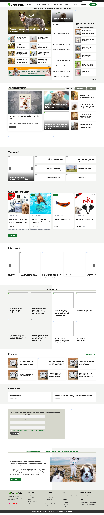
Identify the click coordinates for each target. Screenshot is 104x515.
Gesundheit (30, 4)
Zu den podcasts (90, 354)
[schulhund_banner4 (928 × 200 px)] (29, 140)
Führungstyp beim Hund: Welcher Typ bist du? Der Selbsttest (28, 30)
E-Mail (27, 425)
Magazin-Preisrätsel (82, 23)
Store (93, 4)
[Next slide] (49, 22)
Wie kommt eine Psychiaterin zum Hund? (92, 275)
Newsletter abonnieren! (87, 1)
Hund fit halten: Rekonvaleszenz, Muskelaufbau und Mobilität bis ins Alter (21, 46)
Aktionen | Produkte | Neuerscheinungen (84, 27)
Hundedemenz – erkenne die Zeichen (61, 65)
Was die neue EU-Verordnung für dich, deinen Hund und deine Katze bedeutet (62, 49)
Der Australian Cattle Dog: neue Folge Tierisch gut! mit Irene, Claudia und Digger (88, 32)
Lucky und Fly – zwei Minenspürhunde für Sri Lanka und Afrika (86, 168)
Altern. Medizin (45, 4)
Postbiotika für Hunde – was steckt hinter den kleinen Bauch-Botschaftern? (21, 54)
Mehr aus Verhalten (89, 152)
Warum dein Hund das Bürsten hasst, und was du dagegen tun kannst (62, 18)
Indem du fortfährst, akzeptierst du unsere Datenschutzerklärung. (28, 430)
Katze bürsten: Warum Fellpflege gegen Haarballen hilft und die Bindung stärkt (21, 39)
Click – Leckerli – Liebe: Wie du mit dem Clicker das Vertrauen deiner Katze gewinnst (56, 375)
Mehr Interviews (90, 248)
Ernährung (37, 4)
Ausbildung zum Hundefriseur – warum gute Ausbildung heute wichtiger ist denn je (87, 64)
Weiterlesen (13, 127)
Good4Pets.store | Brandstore (88, 502)
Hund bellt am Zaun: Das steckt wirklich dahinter (20, 178)
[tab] (69, 88)
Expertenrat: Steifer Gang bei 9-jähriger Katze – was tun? (62, 38)
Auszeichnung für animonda (85, 72)
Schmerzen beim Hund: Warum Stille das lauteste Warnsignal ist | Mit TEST (62, 71)
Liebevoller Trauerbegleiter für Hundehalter (73, 396)
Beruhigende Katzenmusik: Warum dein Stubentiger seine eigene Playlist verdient (86, 159)
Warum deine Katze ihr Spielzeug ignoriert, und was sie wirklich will (43, 46)
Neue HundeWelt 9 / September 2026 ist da (87, 56)
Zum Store (12, 235)
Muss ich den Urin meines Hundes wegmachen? (16, 310)
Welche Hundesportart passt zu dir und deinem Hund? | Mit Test (43, 54)
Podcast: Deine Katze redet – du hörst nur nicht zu (27, 375)
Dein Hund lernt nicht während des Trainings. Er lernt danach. (62, 60)
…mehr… (49, 66)
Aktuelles (59, 4)
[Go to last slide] (10, 265)
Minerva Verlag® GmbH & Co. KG (39, 511)
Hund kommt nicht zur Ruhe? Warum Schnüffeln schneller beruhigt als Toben (43, 39)
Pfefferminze (15, 396)
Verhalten (53, 4)
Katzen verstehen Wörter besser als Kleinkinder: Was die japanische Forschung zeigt (54, 168)
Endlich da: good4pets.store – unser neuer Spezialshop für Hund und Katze (62, 76)
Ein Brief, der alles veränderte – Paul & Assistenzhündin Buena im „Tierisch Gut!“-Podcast (48, 276)
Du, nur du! (64, 274)
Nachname (27, 419)
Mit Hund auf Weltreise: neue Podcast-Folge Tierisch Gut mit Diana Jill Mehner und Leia (24, 276)
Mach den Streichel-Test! (53, 177)
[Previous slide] (10, 22)
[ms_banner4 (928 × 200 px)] (29, 71)
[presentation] (29, 22)
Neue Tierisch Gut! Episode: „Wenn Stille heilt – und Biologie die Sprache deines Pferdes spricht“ (86, 375)
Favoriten (66, 4)
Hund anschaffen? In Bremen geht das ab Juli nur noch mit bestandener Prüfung (62, 33)
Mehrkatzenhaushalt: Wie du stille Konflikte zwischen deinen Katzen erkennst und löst (43, 61)
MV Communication (58, 511)
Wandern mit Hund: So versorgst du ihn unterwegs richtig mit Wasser (21, 61)
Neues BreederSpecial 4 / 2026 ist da (88, 40)
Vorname (27, 414)
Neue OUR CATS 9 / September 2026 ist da (87, 48)
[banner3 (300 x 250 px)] (81, 410)
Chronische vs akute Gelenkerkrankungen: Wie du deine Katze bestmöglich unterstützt (62, 44)
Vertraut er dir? (82, 177)
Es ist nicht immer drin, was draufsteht (61, 55)
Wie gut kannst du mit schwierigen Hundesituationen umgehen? (55, 159)
